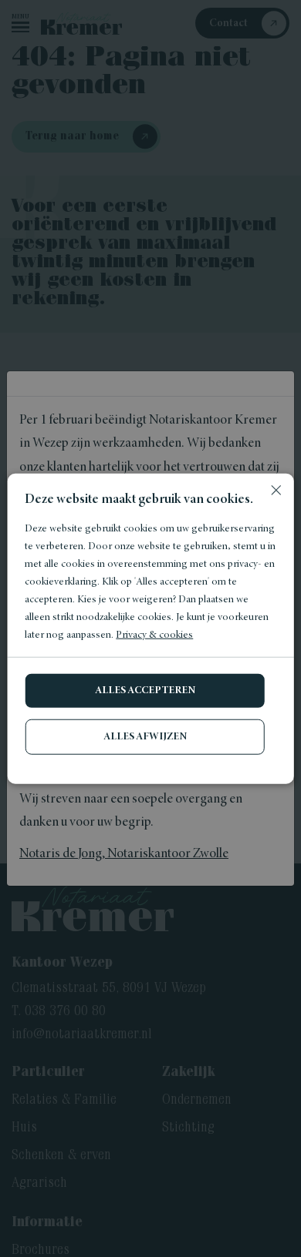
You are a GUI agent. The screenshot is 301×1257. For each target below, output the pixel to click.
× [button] (276, 491)
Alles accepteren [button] (145, 690)
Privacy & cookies (154, 635)
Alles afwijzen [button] (145, 737)
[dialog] (150, 628)
